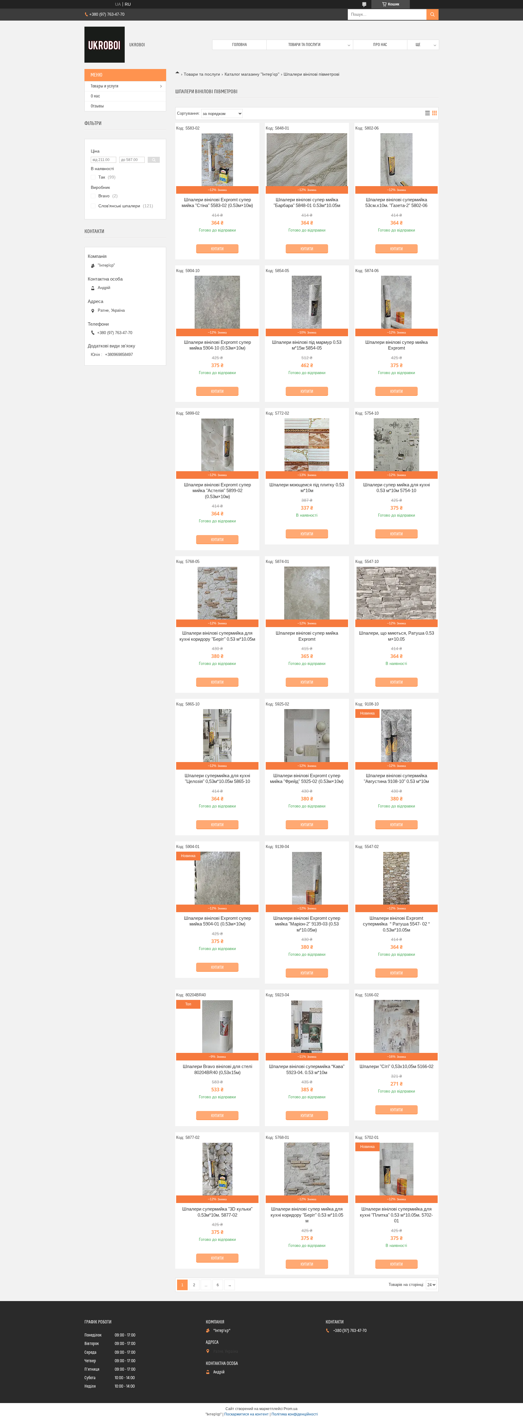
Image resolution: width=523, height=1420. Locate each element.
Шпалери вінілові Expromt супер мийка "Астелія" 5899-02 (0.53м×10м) (217, 490)
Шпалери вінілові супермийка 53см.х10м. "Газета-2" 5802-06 (396, 202)
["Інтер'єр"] (104, 45)
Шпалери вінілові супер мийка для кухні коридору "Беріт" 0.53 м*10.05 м (307, 1214)
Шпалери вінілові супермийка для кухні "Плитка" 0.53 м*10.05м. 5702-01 (396, 1214)
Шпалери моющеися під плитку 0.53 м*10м (306, 487)
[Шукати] (432, 14)
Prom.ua (291, 1409)
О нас (95, 96)
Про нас (380, 44)
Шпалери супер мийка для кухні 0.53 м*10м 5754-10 (396, 487)
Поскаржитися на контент (246, 1414)
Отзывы (97, 106)
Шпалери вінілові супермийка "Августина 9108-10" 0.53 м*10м (396, 778)
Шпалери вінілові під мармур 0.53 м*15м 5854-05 (306, 345)
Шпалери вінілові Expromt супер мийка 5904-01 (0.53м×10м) (217, 921)
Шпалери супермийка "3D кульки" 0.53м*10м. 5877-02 (217, 1212)
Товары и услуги (104, 86)
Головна (239, 44)
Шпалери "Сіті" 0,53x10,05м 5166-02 (396, 1066)
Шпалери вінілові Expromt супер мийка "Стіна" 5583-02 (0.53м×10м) (217, 202)
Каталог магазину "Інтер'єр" (252, 74)
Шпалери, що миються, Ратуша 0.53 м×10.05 (396, 636)
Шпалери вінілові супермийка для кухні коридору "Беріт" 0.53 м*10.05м (217, 636)
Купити (217, 249)
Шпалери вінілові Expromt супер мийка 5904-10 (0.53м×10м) (217, 345)
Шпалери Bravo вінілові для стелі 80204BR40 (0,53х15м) (217, 1069)
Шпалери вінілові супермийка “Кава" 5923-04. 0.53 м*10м (306, 1069)
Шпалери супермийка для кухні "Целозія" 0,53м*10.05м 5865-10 (217, 778)
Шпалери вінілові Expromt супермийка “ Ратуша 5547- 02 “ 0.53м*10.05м (396, 923)
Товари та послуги (304, 44)
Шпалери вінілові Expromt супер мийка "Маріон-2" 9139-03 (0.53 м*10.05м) (306, 923)
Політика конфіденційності (294, 1414)
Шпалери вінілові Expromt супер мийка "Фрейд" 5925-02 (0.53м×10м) (307, 778)
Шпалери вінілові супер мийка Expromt (396, 345)
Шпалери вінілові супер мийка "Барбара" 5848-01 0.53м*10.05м (307, 202)
